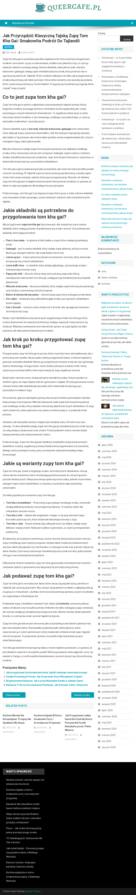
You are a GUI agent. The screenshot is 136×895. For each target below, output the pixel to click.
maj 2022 (106, 574)
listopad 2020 (109, 685)
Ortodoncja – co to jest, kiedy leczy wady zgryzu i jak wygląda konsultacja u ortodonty (117, 64)
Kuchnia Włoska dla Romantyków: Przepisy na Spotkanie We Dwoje (17, 719)
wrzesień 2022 (109, 550)
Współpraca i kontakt (23, 23)
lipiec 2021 (107, 636)
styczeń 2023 (109, 525)
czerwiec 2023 (109, 506)
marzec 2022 (109, 587)
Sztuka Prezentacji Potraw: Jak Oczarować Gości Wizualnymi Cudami (44, 676)
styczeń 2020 (109, 747)
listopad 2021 (109, 611)
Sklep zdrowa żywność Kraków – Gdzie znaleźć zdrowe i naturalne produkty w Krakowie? (23, 818)
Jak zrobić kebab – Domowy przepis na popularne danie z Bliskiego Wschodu (25, 852)
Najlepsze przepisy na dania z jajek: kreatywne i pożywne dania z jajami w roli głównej (116, 306)
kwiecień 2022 (109, 580)
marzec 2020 (109, 735)
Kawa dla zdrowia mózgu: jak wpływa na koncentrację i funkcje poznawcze (116, 223)
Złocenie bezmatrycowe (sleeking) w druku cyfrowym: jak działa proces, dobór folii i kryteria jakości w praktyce (117, 106)
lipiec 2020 (107, 710)
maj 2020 (106, 722)
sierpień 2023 (109, 500)
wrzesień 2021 (109, 624)
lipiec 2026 (107, 445)
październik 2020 (111, 691)
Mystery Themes (32, 891)
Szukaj (101, 33)
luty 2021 (106, 667)
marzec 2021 (109, 661)
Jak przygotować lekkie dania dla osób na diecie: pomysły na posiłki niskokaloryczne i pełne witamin (79, 722)
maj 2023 (106, 513)
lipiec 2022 (107, 562)
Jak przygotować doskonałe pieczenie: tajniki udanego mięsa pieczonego (46, 672)
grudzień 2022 (109, 531)
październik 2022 (111, 543)
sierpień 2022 (109, 556)
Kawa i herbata (109, 277)
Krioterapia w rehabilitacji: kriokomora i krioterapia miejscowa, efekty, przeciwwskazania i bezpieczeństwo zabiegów (116, 85)
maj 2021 (106, 648)
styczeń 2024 (109, 488)
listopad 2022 (109, 537)
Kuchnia (8, 47)
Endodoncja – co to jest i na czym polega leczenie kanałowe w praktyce (116, 123)
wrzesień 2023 (109, 494)
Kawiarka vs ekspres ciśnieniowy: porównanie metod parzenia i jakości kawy (117, 184)
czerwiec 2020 (109, 716)
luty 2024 (106, 482)
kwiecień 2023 (109, 519)
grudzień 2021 (109, 605)
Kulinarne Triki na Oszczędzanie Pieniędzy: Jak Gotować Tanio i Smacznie (47, 685)
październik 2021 (111, 617)
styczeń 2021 (109, 673)
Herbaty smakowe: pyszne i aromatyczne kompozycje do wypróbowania (84, 695)
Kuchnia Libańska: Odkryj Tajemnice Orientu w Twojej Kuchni (115, 356)
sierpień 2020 (109, 704)
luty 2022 (106, 593)
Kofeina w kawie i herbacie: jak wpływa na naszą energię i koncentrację (117, 170)
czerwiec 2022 (109, 568)
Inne (104, 271)
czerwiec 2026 (109, 451)
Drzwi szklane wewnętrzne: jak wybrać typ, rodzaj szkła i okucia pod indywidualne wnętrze (116, 141)
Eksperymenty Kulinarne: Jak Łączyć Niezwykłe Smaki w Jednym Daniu (44, 680)
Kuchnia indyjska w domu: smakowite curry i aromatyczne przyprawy (48, 719)
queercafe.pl (27, 52)
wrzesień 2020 (109, 698)
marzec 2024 (109, 476)
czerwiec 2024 (109, 469)
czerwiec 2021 (109, 642)
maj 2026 (106, 457)
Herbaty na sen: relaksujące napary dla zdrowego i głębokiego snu (117, 383)
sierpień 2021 (109, 630)
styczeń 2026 (109, 463)
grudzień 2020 (109, 679)
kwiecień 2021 (109, 654)
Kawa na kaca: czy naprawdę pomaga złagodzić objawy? (16, 695)
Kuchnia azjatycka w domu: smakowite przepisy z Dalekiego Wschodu (23, 876)
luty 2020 (106, 741)
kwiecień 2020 (109, 728)
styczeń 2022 (109, 599)
